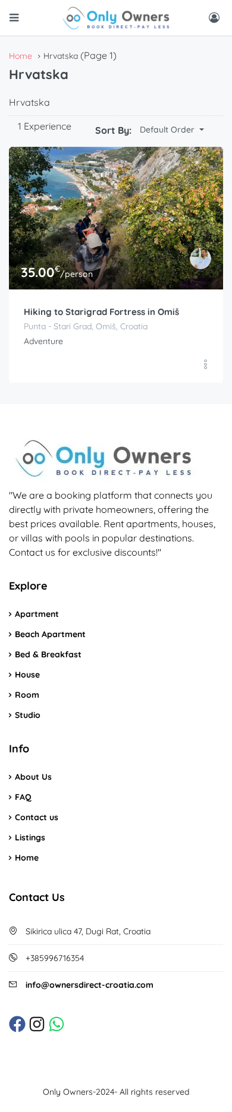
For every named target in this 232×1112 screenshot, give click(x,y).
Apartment (37, 614)
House (27, 674)
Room (27, 694)
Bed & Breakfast (48, 654)
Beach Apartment (50, 634)
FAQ (23, 797)
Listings (30, 837)
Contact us (36, 817)
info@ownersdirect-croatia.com (89, 984)
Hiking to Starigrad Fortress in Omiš (101, 311)
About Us (33, 776)
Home (27, 857)
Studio (27, 715)
